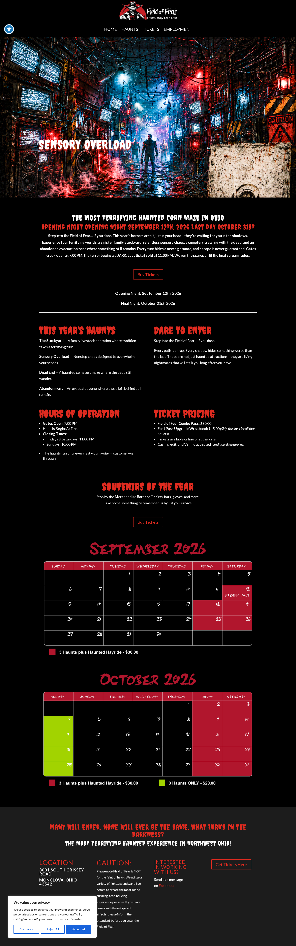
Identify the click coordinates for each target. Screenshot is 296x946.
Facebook (166, 885)
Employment (178, 29)
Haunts (129, 29)
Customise (26, 929)
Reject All (53, 929)
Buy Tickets (148, 274)
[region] (52, 917)
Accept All (78, 929)
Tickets (151, 29)
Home (110, 29)
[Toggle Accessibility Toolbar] (9, 29)
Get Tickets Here (231, 864)
